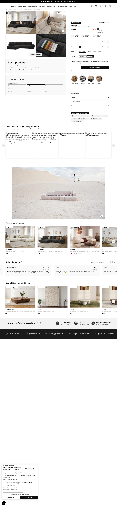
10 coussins (90, 56)
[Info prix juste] (77, 29)
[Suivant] (113, 241)
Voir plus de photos (36, 54)
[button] (19, 145)
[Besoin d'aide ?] (100, 6)
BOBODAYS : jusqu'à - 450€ (18, 6)
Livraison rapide (62, 6)
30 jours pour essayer (76, 71)
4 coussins (82, 56)
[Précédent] (8, 241)
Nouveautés (42, 6)
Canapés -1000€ (51, 6)
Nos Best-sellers (32, 6)
